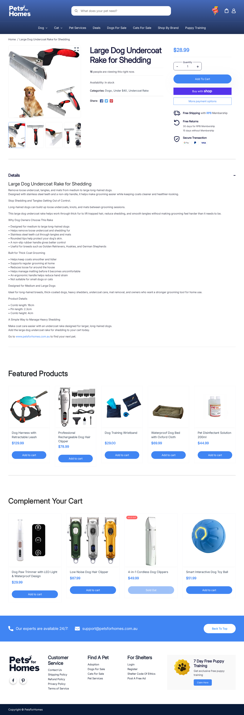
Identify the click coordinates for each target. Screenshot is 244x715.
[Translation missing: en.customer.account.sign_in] (234, 11)
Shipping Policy (57, 674)
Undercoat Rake (139, 90)
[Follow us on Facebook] (101, 101)
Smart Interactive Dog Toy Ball (207, 572)
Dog (41, 28)
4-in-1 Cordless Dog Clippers (148, 572)
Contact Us (55, 670)
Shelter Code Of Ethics (141, 673)
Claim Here (202, 682)
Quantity (187, 62)
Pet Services (77, 28)
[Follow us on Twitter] (106, 101)
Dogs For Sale (116, 28)
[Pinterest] (23, 681)
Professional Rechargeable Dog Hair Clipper (74, 437)
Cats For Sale (142, 28)
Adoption (93, 664)
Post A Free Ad (136, 678)
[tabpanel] (16, 135)
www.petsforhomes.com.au (33, 336)
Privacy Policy (57, 683)
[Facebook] (13, 681)
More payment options (202, 101)
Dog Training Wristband (121, 432)
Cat (56, 28)
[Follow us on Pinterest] (111, 101)
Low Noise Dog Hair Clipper (89, 572)
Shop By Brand (168, 28)
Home (12, 39)
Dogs (108, 90)
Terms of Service (58, 688)
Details (14, 175)
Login (130, 664)
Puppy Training (195, 28)
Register (132, 669)
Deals (96, 28)
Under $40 (120, 90)
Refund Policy (56, 679)
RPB (208, 113)
